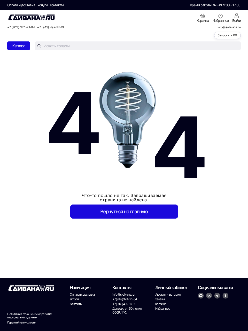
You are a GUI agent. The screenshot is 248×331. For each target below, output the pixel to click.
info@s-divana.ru (229, 27)
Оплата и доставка (21, 5)
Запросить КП (227, 35)
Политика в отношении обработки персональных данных (29, 315)
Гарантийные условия (21, 322)
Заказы (160, 299)
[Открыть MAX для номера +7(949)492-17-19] (201, 296)
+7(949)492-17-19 (124, 304)
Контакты (57, 5)
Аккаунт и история (167, 294)
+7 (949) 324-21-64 (21, 27)
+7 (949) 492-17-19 (50, 27)
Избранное (162, 308)
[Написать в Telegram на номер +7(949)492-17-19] (217, 296)
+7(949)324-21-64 (124, 299)
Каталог (18, 45)
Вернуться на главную (124, 211)
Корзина (160, 304)
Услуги (42, 5)
